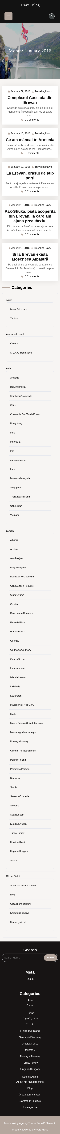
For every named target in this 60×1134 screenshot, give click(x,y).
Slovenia (14, 805)
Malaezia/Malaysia (20, 478)
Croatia (14, 604)
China (13, 405)
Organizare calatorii (20, 903)
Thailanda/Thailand (20, 496)
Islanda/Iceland (18, 677)
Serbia (13, 787)
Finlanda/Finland (18, 622)
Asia (8, 368)
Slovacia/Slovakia (19, 796)
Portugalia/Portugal (20, 769)
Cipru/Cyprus (17, 595)
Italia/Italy (15, 686)
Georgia (14, 640)
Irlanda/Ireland (17, 668)
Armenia (14, 377)
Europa (10, 530)
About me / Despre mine (23, 885)
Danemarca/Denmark (21, 613)
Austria (14, 549)
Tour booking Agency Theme (20, 1123)
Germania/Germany (20, 649)
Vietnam (14, 515)
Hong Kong (16, 423)
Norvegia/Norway (19, 741)
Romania (15, 778)
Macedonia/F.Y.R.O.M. (22, 704)
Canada (14, 343)
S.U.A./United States (21, 352)
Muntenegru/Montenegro (23, 732)
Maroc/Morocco (18, 309)
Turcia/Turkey (17, 833)
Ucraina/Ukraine (18, 842)
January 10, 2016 (21, 167)
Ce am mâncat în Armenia (30, 139)
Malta (13, 714)
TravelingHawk (43, 91)
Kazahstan (15, 695)
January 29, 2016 (21, 92)
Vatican (14, 860)
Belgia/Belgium (18, 567)
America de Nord (15, 334)
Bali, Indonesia (17, 386)
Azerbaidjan (16, 558)
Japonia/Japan (17, 460)
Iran (12, 451)
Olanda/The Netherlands (23, 750)
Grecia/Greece (18, 659)
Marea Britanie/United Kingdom (26, 723)
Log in (30, 979)
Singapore (15, 487)
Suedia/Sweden (18, 824)
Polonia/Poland (18, 759)
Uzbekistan (16, 505)
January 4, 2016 (20, 248)
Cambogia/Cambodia (21, 396)
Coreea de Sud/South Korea (25, 414)
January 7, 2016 (20, 205)
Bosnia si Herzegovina (22, 576)
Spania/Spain (17, 814)
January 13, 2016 (21, 134)
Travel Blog (30, 5)
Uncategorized (17, 922)
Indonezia (15, 441)
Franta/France (17, 631)
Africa (9, 300)
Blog (12, 894)
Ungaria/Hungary (19, 851)
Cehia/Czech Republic (22, 585)
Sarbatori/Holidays (19, 913)
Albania (14, 540)
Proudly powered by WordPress (30, 1129)
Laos (12, 469)
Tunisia (14, 318)
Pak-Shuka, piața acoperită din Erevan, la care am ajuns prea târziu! (30, 216)
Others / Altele (13, 876)
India (12, 432)
